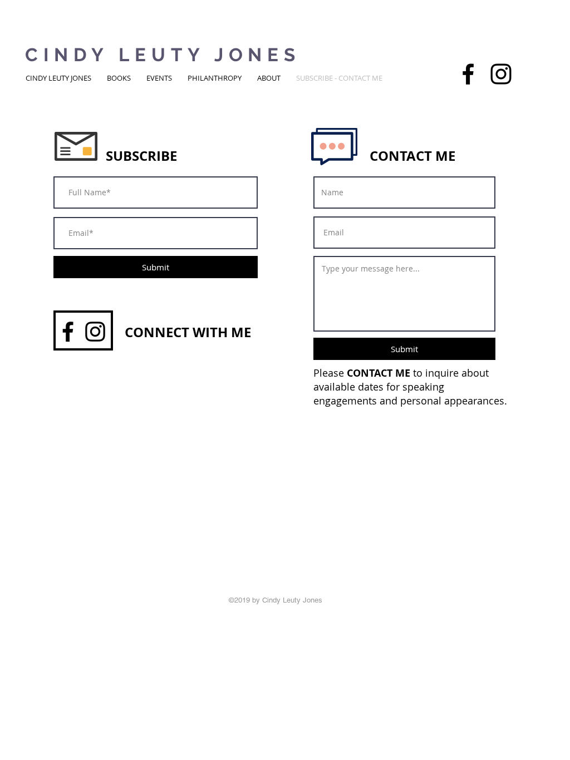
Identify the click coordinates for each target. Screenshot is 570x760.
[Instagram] (501, 74)
